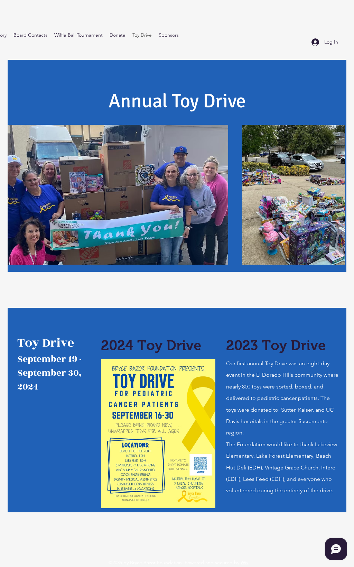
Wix (245, 562)
